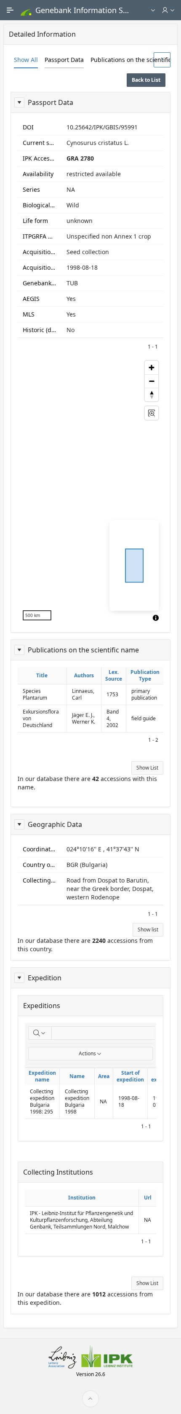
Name (77, 1076)
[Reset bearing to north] (151, 394)
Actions (87, 1053)
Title (42, 675)
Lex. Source (113, 675)
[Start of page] (90, 1398)
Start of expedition (130, 1076)
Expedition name (42, 1076)
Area (103, 1076)
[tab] (26, 59)
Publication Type (145, 675)
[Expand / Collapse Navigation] (10, 10)
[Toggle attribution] (156, 618)
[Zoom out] (151, 381)
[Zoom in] (151, 367)
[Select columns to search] (40, 1033)
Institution (82, 1197)
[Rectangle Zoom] (151, 413)
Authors (84, 675)
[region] (90, 490)
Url (148, 1197)
